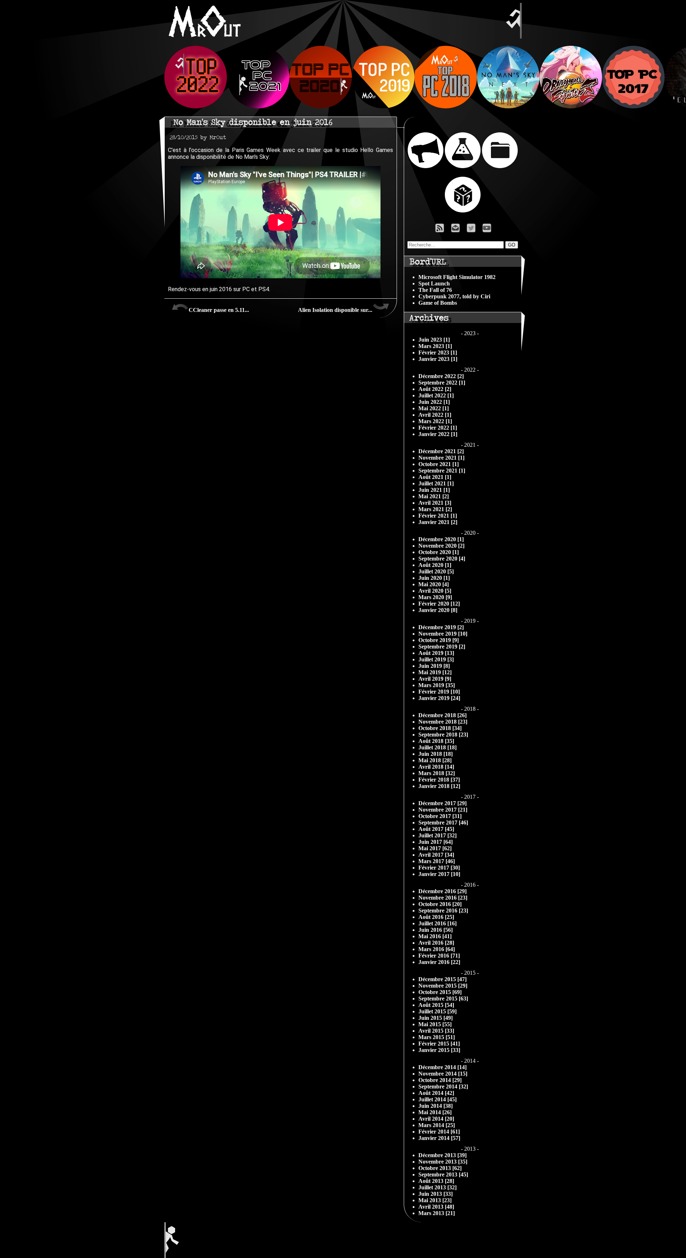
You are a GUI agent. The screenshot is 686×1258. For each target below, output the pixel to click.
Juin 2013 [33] (435, 1194)
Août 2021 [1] (434, 477)
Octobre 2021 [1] (438, 464)
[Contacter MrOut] (457, 230)
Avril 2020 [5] (434, 591)
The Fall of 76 (435, 290)
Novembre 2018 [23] (442, 722)
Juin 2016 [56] (435, 930)
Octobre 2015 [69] (440, 992)
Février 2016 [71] (439, 956)
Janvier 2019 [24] (439, 698)
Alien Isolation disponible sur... (335, 310)
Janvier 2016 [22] (439, 962)
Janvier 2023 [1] (437, 359)
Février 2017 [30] (439, 868)
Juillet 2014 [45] (437, 1099)
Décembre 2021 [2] (441, 451)
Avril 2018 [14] (436, 767)
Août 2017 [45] (436, 829)
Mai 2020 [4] (433, 584)
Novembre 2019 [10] (442, 634)
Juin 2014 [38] (435, 1106)
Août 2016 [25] (436, 917)
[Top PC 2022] (195, 106)
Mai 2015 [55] (435, 1024)
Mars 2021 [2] (435, 509)
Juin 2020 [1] (434, 578)
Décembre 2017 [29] (442, 803)
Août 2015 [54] (436, 1005)
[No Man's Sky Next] (508, 106)
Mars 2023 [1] (435, 346)
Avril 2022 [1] (434, 415)
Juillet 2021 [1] (436, 483)
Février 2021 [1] (437, 516)
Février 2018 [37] (439, 780)
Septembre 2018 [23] (443, 734)
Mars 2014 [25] (436, 1125)
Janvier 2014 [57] (439, 1138)
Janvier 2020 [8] (437, 610)
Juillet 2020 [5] (436, 571)
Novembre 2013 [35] (442, 1162)
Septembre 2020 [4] (441, 558)
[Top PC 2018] (445, 106)
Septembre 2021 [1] (441, 471)
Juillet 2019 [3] (436, 659)
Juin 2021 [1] (434, 490)
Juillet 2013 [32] (437, 1187)
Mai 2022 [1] (433, 408)
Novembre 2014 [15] (442, 1074)
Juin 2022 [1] (434, 402)
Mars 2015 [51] (436, 1037)
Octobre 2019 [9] (438, 640)
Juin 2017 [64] (435, 842)
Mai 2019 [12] (435, 672)
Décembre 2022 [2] (441, 376)
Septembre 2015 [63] (443, 998)
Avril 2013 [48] (436, 1207)
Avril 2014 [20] (436, 1119)
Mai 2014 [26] (435, 1112)
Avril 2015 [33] (436, 1031)
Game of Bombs (437, 303)
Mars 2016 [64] (436, 949)
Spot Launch (434, 283)
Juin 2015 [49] (435, 1018)
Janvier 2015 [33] (439, 1050)
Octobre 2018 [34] (440, 728)
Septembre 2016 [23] (443, 910)
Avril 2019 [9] (434, 679)
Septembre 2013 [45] (443, 1174)
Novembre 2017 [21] (442, 810)
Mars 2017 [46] (436, 861)
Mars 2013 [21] (436, 1213)
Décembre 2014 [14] (442, 1067)
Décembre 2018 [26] (442, 715)
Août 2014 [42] (436, 1093)
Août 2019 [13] (436, 653)
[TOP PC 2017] (633, 106)
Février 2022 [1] (437, 428)
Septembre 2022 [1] (441, 383)
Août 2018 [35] (436, 741)
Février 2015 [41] (439, 1044)
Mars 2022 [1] (435, 421)
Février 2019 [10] (439, 692)
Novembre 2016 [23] (442, 898)
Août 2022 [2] (434, 389)
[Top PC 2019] (383, 106)
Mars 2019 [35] (436, 685)
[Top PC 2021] (258, 106)
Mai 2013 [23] (435, 1200)
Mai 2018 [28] (435, 760)
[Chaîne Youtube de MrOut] (490, 230)
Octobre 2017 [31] (440, 816)
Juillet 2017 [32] (437, 835)
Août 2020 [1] (434, 565)
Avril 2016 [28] (436, 943)
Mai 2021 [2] (433, 496)
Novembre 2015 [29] (442, 986)
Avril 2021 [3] (434, 503)
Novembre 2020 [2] (441, 546)
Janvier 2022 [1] (437, 434)
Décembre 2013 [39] (442, 1155)
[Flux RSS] (440, 230)
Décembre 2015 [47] (442, 979)
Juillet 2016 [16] (437, 923)
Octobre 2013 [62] (440, 1168)
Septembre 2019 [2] (441, 646)
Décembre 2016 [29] (442, 891)
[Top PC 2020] (320, 106)
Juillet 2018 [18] (437, 747)
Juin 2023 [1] (434, 340)
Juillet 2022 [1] (436, 395)
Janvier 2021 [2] (437, 522)
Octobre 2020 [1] (438, 552)
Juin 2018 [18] (435, 754)
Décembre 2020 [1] (441, 539)
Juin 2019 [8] (434, 666)
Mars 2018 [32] (436, 773)
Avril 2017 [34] (436, 855)
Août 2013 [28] (436, 1181)
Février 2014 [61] (439, 1132)
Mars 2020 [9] (435, 597)
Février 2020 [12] (439, 604)
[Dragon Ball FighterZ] (571, 106)
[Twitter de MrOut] (472, 230)
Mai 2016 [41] (435, 936)
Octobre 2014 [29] (440, 1080)
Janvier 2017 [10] (439, 874)
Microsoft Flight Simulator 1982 (457, 277)
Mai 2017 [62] (435, 848)
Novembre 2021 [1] (441, 458)
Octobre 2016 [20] (440, 904)
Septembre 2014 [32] (443, 1086)
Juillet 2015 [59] (437, 1011)
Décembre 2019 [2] (441, 627)
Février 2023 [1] (437, 352)
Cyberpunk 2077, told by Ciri (454, 296)
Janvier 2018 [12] (439, 786)
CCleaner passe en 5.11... (219, 310)
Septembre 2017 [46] (443, 822)
